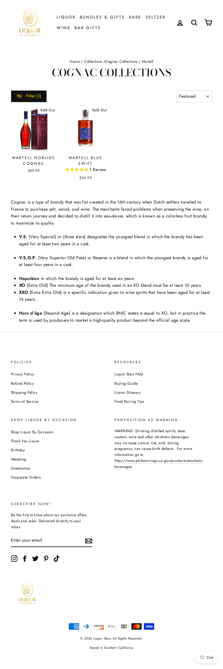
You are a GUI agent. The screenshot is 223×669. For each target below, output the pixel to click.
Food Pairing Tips (129, 401)
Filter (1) (33, 96)
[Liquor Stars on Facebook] (24, 558)
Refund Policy (22, 383)
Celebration (20, 468)
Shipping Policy (24, 392)
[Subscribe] (88, 540)
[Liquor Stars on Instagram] (14, 558)
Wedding (18, 459)
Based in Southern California (111, 647)
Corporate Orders (26, 477)
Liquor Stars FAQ (128, 374)
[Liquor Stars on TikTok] (56, 558)
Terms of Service (24, 401)
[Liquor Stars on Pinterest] (46, 558)
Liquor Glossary (127, 392)
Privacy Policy (22, 374)
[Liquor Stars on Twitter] (35, 558)
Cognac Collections (121, 61)
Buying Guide (126, 383)
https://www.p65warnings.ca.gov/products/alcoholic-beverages (159, 463)
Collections (93, 61)
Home (75, 61)
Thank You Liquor (25, 441)
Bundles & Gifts (102, 17)
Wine (63, 28)
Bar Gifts (88, 28)
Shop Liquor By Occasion (32, 432)
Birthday (18, 450)
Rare (135, 17)
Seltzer (155, 17)
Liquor (66, 17)
